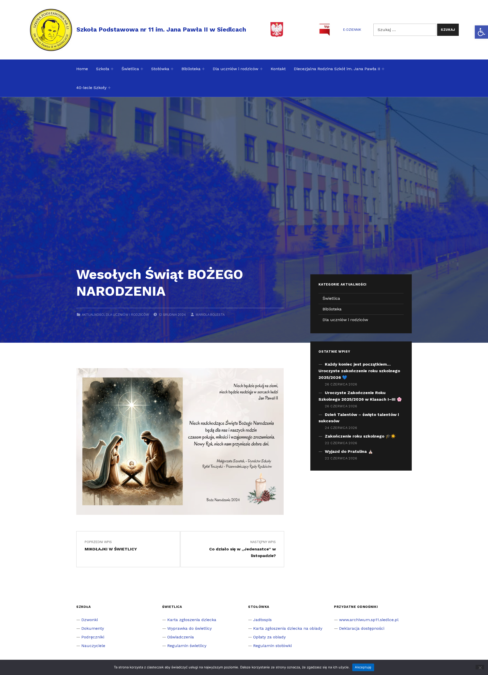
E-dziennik (352, 30)
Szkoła (102, 68)
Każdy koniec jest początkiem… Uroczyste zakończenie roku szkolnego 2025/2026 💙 (359, 371)
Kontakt (278, 68)
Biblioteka (191, 68)
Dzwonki (89, 619)
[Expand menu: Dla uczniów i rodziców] (261, 69)
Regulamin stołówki (272, 645)
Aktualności (93, 315)
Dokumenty (92, 628)
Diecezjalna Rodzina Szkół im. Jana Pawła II (337, 68)
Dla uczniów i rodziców (235, 68)
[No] (480, 667)
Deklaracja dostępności (361, 628)
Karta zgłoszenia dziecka (191, 619)
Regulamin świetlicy (186, 645)
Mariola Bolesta (210, 315)
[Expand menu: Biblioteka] (203, 69)
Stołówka (160, 68)
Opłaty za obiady (269, 637)
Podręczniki (92, 637)
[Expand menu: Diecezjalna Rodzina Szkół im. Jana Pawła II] (383, 69)
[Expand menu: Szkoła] (112, 69)
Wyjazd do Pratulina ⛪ (349, 451)
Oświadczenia (180, 637)
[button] (481, 32)
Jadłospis (262, 619)
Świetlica (130, 68)
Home (82, 68)
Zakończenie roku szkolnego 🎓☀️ (360, 436)
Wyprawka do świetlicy (189, 628)
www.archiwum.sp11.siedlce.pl (369, 619)
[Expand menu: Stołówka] (172, 69)
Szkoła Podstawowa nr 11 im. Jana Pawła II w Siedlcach (161, 29)
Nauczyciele (93, 645)
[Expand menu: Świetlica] (142, 69)
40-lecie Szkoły (91, 87)
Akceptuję (363, 667)
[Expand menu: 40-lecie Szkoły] (109, 87)
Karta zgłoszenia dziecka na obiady (287, 628)
